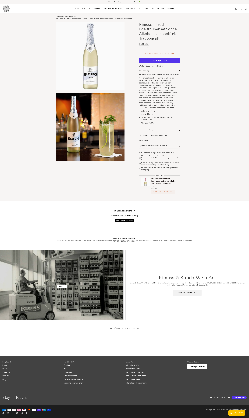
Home (4, 365)
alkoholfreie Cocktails (135, 372)
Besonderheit (144, 140)
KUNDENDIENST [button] (69, 362)
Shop (4, 369)
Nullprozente (212, 410)
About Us (6, 372)
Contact (5, 376)
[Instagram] (225, 397)
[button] (77, 8)
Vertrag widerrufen (197, 366)
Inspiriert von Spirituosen (136, 376)
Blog (4, 379)
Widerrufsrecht (70, 376)
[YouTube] (229, 397)
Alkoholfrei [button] (129, 362)
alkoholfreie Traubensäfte (136, 383)
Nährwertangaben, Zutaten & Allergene (153, 135)
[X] (214, 397)
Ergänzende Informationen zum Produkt (153, 146)
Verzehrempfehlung (146, 130)
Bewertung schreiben (124, 220)
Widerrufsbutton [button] (193, 362)
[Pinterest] (222, 397)
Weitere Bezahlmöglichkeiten (151, 66)
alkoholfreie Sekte (133, 369)
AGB (66, 369)
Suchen (67, 365)
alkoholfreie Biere (133, 379)
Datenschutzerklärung (73, 379)
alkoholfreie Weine (133, 365)
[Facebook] (211, 397)
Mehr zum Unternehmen (187, 293)
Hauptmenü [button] (6, 362)
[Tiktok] (218, 397)
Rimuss (61, 286)
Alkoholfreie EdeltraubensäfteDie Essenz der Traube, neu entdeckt (68, 18)
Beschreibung (144, 71)
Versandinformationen (73, 383)
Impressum (69, 372)
